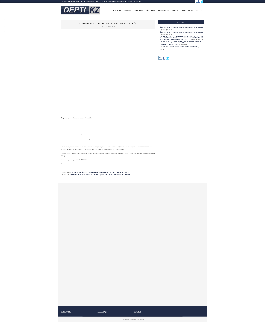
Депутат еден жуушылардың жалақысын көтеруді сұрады (181, 27)
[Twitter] (68, 125)
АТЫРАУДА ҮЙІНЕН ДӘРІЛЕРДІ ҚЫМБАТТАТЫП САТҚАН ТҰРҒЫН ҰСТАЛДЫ (100, 172)
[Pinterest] (81, 132)
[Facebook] (64, 122)
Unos (130, 319)
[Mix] (89, 137)
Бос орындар (102, 312)
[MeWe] (85, 135)
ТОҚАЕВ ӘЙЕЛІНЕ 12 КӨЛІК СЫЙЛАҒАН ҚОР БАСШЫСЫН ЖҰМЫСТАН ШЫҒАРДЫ (100, 175)
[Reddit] (72, 127)
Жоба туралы (66, 312)
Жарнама (137, 312)
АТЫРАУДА (111, 26)
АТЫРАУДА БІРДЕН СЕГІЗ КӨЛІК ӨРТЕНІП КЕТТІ (178, 47)
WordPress (141, 319)
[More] (97, 142)
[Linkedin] (76, 130)
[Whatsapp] (93, 140)
